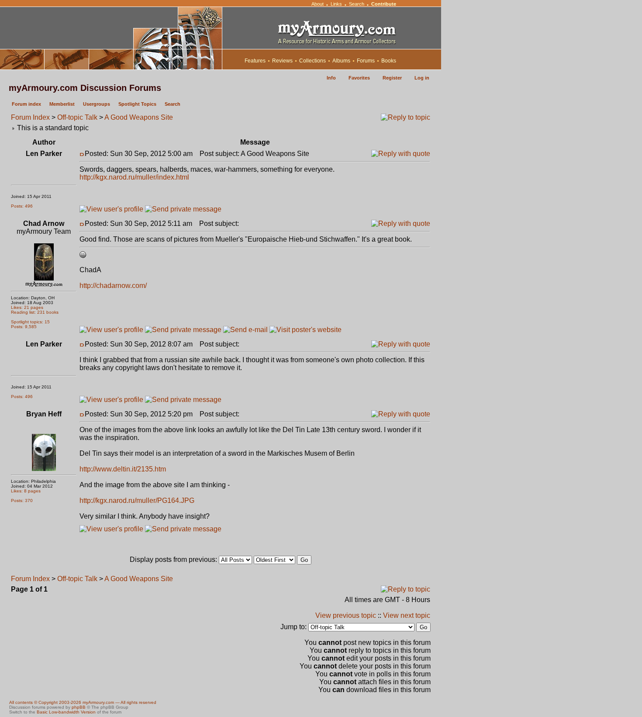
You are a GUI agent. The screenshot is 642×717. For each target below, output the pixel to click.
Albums (341, 61)
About (317, 4)
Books (388, 61)
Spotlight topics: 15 (30, 321)
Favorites (359, 77)
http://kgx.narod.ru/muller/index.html (134, 177)
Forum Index (30, 117)
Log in (421, 77)
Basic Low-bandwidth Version (66, 712)
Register (392, 77)
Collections (312, 61)
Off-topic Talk (77, 117)
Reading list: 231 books (35, 312)
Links (336, 4)
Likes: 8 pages (26, 490)
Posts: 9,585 (24, 326)
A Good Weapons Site (138, 117)
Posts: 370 (22, 500)
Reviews (282, 61)
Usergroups (96, 104)
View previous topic (345, 615)
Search (357, 4)
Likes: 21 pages (27, 307)
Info (331, 77)
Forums (366, 61)
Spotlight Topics (137, 104)
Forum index (26, 104)
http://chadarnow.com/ (113, 285)
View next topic (406, 615)
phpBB (79, 707)
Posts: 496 (22, 206)
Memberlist (62, 104)
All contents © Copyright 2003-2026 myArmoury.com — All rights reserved (82, 702)
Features (255, 61)
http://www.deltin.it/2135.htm (122, 469)
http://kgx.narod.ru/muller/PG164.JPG (136, 500)
